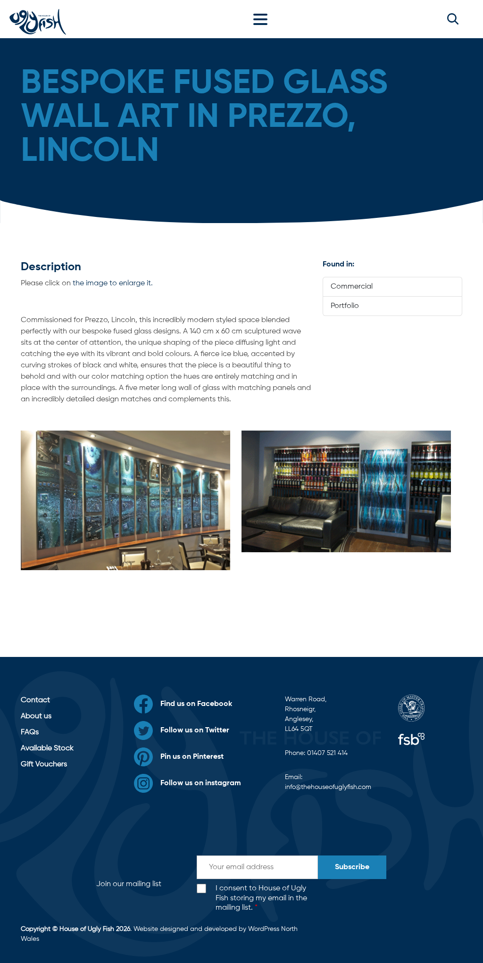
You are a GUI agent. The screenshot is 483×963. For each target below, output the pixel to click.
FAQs (30, 732)
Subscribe (352, 867)
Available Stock (47, 748)
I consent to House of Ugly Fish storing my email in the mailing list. (261, 898)
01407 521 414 (327, 753)
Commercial (352, 287)
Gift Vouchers (44, 764)
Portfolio (345, 306)
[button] (452, 19)
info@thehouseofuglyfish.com (328, 787)
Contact (35, 700)
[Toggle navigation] (262, 18)
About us (36, 716)
